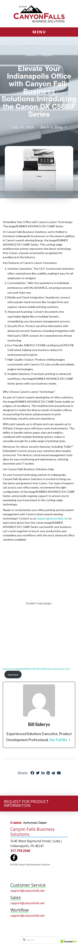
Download (13, 674)
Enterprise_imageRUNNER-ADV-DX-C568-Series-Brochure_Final (36, 668)
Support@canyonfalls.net (52, 518)
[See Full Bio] (69, 740)
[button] (39, 32)
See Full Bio (58, 739)
